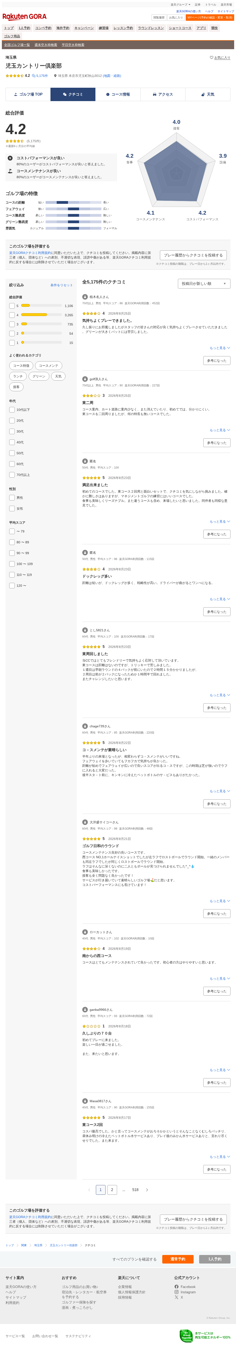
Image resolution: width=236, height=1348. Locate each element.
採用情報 (125, 1297)
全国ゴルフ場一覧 (17, 45)
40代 (20, 442)
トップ (9, 28)
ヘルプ (209, 11)
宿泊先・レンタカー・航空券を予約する (84, 1294)
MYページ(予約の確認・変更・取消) (210, 17)
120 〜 (21, 585)
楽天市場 (226, 4)
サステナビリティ (78, 1336)
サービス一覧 (15, 1336)
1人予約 (24, 28)
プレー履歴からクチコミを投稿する (193, 255)
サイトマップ (226, 11)
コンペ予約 (43, 28)
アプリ (201, 28)
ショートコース (180, 28)
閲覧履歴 (159, 17)
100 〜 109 (25, 564)
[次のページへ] (147, 1190)
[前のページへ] (89, 1190)
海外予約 (62, 28)
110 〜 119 (24, 575)
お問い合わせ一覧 (45, 1336)
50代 (20, 453)
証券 (198, 4)
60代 (20, 464)
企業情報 (125, 1287)
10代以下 (23, 410)
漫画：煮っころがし (77, 1307)
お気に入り (176, 17)
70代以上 (23, 475)
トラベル (210, 4)
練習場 (104, 28)
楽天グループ (179, 4)
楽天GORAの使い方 (188, 11)
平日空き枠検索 (73, 45)
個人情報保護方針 (132, 1292)
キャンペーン (84, 28)
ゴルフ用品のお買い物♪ (80, 1287)
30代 (20, 431)
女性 (20, 508)
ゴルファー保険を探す (79, 1302)
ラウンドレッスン (151, 28)
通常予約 (178, 1259)
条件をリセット (61, 285)
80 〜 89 (23, 542)
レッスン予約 (123, 28)
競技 (214, 28)
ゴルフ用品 (12, 36)
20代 (20, 420)
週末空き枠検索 (46, 45)
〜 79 (20, 531)
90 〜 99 (23, 553)
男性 (20, 497)
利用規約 (12, 1303)
